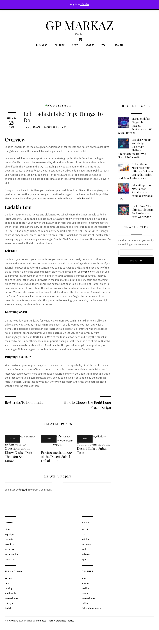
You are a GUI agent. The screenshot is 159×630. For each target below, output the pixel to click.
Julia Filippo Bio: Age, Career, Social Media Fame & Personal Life (135, 192)
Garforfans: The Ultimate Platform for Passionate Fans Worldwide (143, 211)
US (83, 534)
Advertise (9, 549)
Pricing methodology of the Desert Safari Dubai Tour (57, 456)
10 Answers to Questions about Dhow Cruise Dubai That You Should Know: (19, 452)
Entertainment (12, 598)
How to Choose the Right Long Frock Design (87, 405)
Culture (60, 45)
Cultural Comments (91, 608)
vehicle (87, 271)
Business (42, 45)
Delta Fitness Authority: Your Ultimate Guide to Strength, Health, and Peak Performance (135, 171)
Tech (104, 45)
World (85, 529)
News (75, 45)
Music (85, 578)
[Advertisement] (79, 72)
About (8, 529)
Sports (89, 45)
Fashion (85, 588)
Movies (85, 583)
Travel (36, 127)
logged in (24, 489)
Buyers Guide (11, 554)
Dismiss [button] (84, 4)
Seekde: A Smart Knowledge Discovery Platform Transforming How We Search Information (134, 148)
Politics (85, 539)
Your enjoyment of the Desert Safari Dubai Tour (93, 448)
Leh (55, 127)
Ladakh (48, 127)
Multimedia (10, 593)
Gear (7, 583)
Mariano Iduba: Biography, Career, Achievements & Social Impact (135, 125)
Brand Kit (9, 544)
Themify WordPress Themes (61, 620)
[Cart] (80, 39)
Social (8, 608)
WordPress (41, 620)
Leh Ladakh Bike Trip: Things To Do (63, 117)
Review (8, 578)
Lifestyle (9, 603)
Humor (85, 593)
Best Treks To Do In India (24, 402)
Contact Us (10, 559)
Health (118, 45)
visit (58, 381)
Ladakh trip (88, 198)
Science (86, 554)
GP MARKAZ (12, 620)
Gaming (8, 588)
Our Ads (9, 539)
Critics (85, 603)
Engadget (9, 534)
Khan (26, 127)
